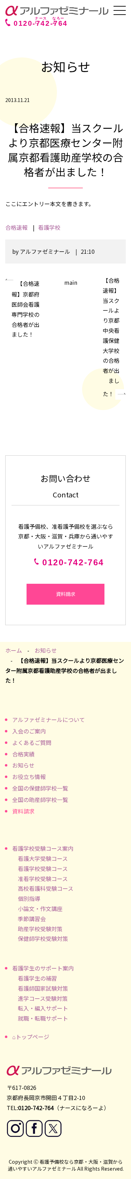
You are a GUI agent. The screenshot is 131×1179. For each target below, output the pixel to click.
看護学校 (49, 227)
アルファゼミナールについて (48, 719)
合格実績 (23, 754)
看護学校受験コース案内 (42, 848)
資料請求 (65, 593)
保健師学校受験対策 (43, 938)
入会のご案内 (29, 731)
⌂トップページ (30, 1036)
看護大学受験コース (43, 858)
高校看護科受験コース (45, 888)
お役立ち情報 (29, 776)
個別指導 (29, 898)
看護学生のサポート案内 (43, 968)
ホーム (13, 650)
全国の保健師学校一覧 (40, 788)
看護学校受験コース (43, 868)
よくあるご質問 (31, 742)
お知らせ (46, 650)
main (70, 282)
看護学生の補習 (37, 978)
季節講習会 (32, 918)
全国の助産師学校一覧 (40, 799)
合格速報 (16, 227)
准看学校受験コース (43, 878)
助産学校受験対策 (40, 929)
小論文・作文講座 (40, 908)
